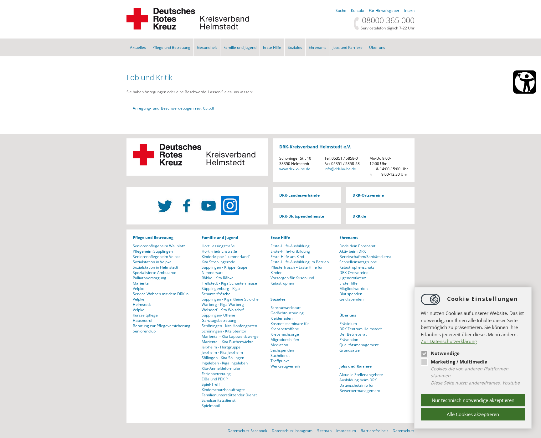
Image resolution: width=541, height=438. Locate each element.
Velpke (138, 288)
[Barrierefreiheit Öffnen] (525, 82)
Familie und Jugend (240, 47)
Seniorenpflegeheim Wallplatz (159, 246)
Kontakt (357, 10)
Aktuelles (138, 47)
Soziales (295, 47)
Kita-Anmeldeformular (221, 368)
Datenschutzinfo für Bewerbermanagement (359, 388)
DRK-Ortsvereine (368, 195)
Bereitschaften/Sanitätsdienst (365, 256)
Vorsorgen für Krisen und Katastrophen (292, 280)
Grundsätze (349, 350)
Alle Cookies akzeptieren (473, 414)
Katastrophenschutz (356, 267)
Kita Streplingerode (218, 262)
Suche (341, 10)
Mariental (141, 283)
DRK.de (359, 216)
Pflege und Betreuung (171, 47)
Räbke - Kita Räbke (218, 278)
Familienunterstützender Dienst (229, 395)
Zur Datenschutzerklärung (449, 341)
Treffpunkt (279, 360)
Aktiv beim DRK (352, 251)
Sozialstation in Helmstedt (155, 267)
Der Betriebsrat (353, 334)
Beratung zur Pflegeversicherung (161, 325)
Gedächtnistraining (287, 313)
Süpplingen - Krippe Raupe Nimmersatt (224, 270)
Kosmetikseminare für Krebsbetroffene (289, 326)
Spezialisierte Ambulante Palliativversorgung (154, 275)
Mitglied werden (353, 288)
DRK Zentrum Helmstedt (360, 329)
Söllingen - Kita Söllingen (223, 357)
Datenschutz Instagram (292, 430)
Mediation (279, 345)
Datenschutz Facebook (247, 430)
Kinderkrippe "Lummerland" (226, 256)
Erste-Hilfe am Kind (287, 256)
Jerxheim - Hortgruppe (221, 347)
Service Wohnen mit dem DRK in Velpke (160, 296)
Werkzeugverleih (285, 366)
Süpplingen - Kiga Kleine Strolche (230, 299)
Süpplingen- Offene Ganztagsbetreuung (219, 317)
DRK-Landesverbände (299, 195)
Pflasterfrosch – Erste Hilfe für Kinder (296, 270)
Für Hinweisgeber (384, 10)
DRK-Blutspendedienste (301, 216)
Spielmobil (211, 405)
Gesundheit (207, 47)
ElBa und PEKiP (215, 379)
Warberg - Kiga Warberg (223, 304)
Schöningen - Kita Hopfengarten (229, 325)
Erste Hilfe (272, 47)
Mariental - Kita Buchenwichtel (228, 341)
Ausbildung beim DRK (358, 380)
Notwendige (445, 353)
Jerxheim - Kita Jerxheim (222, 352)
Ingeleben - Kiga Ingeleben (225, 363)
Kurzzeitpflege (145, 315)
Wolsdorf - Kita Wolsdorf (223, 309)
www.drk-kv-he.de (294, 169)
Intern (409, 10)
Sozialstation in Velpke (152, 262)
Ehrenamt (317, 47)
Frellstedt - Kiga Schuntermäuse (229, 283)
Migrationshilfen (284, 339)
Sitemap (324, 430)
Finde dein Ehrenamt (357, 246)
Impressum (346, 430)
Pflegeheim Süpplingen (153, 251)
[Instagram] (230, 205)
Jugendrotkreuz (352, 278)
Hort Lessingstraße (218, 246)
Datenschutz (404, 430)
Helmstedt (142, 304)
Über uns (377, 47)
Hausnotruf (142, 320)
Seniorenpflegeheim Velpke (157, 256)
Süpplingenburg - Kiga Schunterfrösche (221, 291)
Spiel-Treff (211, 384)
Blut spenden (350, 293)
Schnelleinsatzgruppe (358, 262)
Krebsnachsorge (284, 334)
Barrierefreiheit (374, 430)
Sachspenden (282, 350)
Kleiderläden (281, 318)
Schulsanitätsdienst (218, 400)
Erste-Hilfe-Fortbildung (290, 251)
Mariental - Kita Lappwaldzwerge (230, 336)
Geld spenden (351, 299)
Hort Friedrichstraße (219, 251)
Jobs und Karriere (347, 47)
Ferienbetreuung (216, 373)
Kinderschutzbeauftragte (223, 389)
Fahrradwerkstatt (285, 307)
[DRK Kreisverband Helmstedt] (187, 28)
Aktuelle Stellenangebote (361, 374)
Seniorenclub (144, 331)
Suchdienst (280, 355)
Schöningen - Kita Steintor (224, 331)
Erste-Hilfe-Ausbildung (290, 246)
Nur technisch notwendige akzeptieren (473, 400)
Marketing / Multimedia (459, 361)
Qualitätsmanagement (359, 345)
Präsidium (348, 323)
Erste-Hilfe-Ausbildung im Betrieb (299, 262)
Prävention (348, 339)
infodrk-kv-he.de (340, 169)
